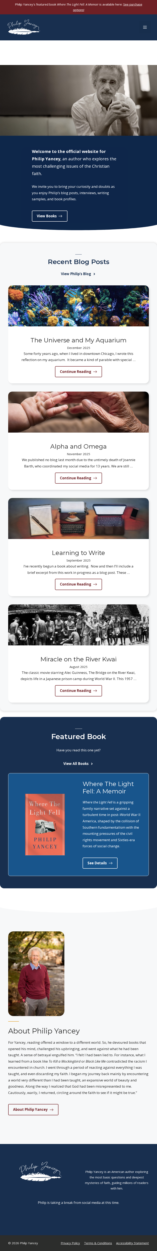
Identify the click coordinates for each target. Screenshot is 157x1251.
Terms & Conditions (98, 1243)
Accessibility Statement (132, 1243)
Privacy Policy (70, 1243)
